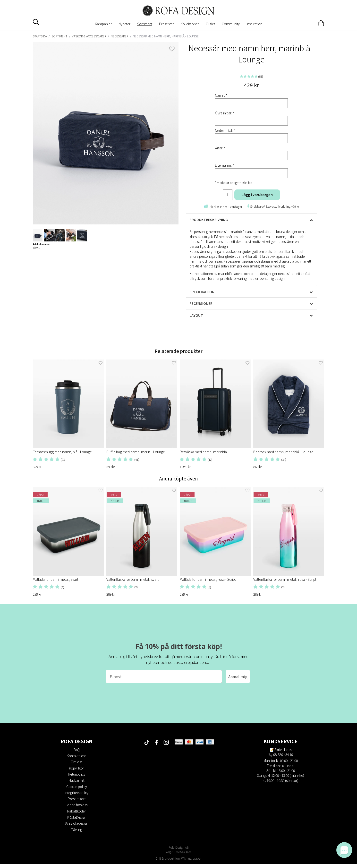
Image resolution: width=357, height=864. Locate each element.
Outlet (210, 23)
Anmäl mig (237, 676)
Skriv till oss (282, 749)
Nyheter (124, 23)
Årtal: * (220, 147)
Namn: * (221, 95)
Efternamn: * (224, 165)
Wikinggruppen (191, 858)
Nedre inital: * (225, 130)
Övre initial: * (224, 113)
